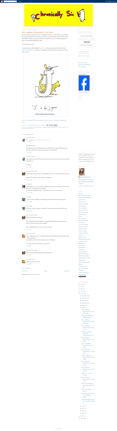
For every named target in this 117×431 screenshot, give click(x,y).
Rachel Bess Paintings (84, 256)
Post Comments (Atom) (34, 274)
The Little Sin (82, 218)
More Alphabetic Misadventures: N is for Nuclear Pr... (88, 311)
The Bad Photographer (84, 262)
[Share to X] (53, 125)
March (83, 413)
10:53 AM (29, 180)
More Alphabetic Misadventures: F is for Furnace (88, 363)
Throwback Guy (83, 202)
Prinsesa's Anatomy (83, 204)
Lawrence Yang (82, 231)
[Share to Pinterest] (56, 125)
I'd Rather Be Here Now (84, 239)
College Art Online (83, 233)
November (84, 298)
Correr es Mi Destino (84, 272)
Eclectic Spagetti (83, 251)
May (83, 408)
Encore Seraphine (83, 208)
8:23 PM (28, 246)
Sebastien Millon (30, 171)
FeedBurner (90, 45)
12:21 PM (29, 202)
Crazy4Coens (42, 48)
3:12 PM (28, 229)
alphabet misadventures (34, 127)
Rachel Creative (83, 229)
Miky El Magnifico (83, 220)
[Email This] (50, 125)
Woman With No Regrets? (85, 197)
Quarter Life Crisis (83, 210)
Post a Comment (26, 268)
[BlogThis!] (51, 125)
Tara (27, 197)
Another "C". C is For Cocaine (87, 374)
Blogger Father (82, 214)
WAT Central (82, 274)
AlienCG (81, 235)
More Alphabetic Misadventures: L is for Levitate (88, 327)
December (84, 296)
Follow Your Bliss (83, 227)
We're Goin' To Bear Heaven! (86, 390)
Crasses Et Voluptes (83, 224)
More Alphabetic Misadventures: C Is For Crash (88, 379)
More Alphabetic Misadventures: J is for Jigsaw (88, 339)
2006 (82, 418)
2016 (82, 284)
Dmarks (80, 264)
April (83, 411)
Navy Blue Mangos (83, 268)
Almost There (82, 260)
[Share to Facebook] (55, 125)
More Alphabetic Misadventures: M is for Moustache (88, 321)
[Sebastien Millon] (84, 90)
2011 (82, 289)
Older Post (66, 271)
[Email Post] (47, 125)
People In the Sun (83, 241)
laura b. (28, 206)
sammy (28, 184)
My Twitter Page (83, 62)
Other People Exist (83, 212)
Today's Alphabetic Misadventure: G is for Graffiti (88, 357)
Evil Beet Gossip (83, 266)
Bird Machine (82, 247)
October (84, 300)
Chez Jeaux (81, 222)
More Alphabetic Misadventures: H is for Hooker (88, 351)
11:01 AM (29, 193)
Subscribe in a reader (84, 56)
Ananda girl (29, 137)
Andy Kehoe (82, 249)
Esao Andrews (82, 245)
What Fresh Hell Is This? (85, 195)
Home (45, 271)
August (84, 305)
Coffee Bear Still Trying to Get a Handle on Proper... (88, 395)
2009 (82, 293)
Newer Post (24, 271)
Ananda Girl (82, 199)
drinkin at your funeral (58, 127)
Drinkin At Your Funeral (28, 50)
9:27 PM (28, 255)
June (83, 406)
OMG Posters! (82, 243)
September (84, 303)
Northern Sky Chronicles (85, 258)
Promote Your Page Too (84, 92)
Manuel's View (82, 237)
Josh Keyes (81, 270)
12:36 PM (29, 211)
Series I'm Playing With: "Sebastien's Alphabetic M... (88, 385)
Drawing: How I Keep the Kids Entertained (88, 316)
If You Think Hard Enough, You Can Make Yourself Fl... (88, 401)
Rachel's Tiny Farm (83, 254)
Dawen (80, 216)
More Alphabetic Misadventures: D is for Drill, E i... (88, 369)
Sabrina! (81, 193)
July (83, 307)
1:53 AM (28, 141)
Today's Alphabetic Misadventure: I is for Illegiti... (87, 345)
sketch (31, 128)
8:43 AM (28, 167)
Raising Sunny (82, 206)
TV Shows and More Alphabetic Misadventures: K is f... (88, 333)
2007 (82, 416)
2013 (82, 286)
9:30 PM (28, 264)
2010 (82, 291)
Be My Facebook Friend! (85, 64)
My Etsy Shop (82, 66)
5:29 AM (28, 152)
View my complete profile (87, 186)
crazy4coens (47, 127)
